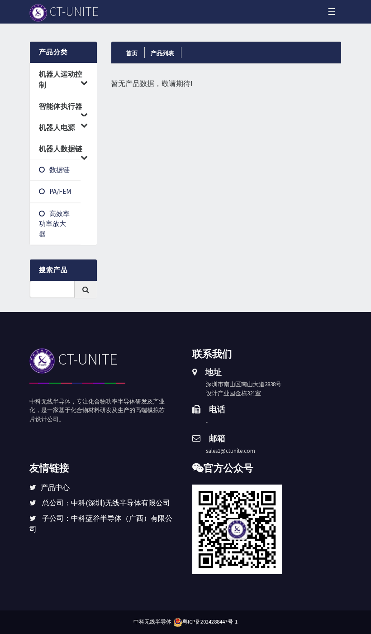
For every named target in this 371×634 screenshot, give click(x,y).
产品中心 (55, 487)
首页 (132, 53)
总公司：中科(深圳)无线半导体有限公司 (106, 502)
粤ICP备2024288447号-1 (210, 621)
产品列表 (162, 53)
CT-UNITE (86, 359)
